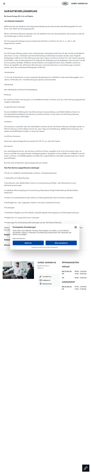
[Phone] (85, 468)
